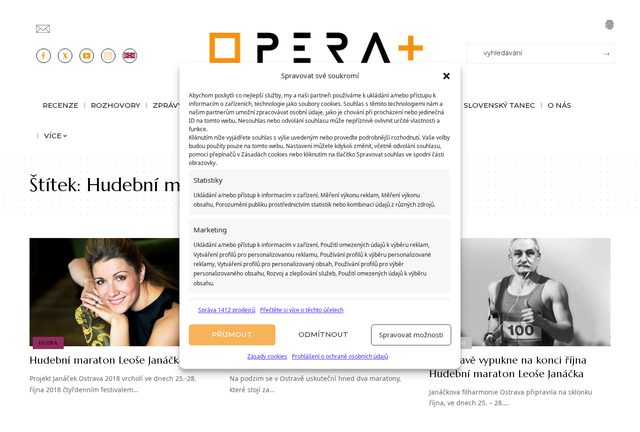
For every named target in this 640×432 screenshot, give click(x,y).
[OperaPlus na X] (65, 55)
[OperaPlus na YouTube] (86, 55)
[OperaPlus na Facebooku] (43, 55)
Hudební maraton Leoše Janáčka (107, 360)
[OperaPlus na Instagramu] (108, 55)
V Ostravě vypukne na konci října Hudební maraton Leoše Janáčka (508, 367)
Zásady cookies (267, 356)
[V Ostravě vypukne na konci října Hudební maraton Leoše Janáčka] (519, 292)
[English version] (129, 55)
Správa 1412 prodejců (226, 310)
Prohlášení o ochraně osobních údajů (340, 356)
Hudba (48, 343)
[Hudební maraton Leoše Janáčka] (120, 292)
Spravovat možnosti (411, 335)
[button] (446, 76)
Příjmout (232, 334)
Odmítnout (323, 334)
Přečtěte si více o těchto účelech (301, 310)
